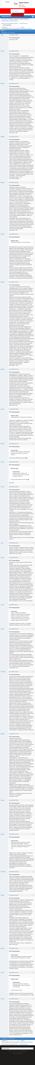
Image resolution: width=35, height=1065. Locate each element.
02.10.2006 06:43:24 (13, 998)
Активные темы (5, 20)
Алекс (2, 542)
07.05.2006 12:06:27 (13, 136)
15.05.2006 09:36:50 (13, 409)
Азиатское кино (23, 23)
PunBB (22, 1050)
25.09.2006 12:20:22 (13, 948)
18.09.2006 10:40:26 (13, 871)
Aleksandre (3, 671)
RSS (4, 30)
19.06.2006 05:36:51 (13, 557)
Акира (2, 34)
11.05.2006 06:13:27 (13, 234)
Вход (20, 5)
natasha (2, 604)
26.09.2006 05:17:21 (13, 972)
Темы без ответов (14, 20)
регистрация (22, 6)
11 (18, 27)
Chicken (2, 51)
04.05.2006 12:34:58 (13, 51)
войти (19, 28)
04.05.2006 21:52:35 (13, 83)
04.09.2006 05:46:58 (13, 800)
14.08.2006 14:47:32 (13, 733)
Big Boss (2, 83)
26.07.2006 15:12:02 (13, 671)
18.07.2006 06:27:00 (13, 629)
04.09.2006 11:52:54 (13, 834)
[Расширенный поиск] (17, 15)
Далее (22, 27)
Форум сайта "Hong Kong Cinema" (11, 16)
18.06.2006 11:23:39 (13, 542)
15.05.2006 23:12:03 (13, 443)
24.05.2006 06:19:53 (13, 486)
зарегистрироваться (28, 28)
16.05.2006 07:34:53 (13, 462)
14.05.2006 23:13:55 (13, 369)
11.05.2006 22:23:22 (13, 282)
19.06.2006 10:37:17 (13, 604)
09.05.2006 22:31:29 (13, 182)
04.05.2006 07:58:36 (13, 34)
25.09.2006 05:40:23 (13, 895)
